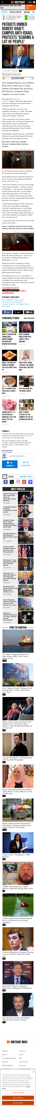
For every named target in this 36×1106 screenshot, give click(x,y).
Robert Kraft (6, 306)
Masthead (5, 1051)
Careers (21, 1054)
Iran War (27, 12)
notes (17, 181)
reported (14, 260)
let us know (28, 436)
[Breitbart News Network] (5, 476)
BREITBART (20, 2)
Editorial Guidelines (7, 1065)
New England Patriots (22, 304)
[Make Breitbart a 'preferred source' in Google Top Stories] (11, 74)
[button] (2, 2)
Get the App (22, 1065)
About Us (4, 1054)
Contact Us (22, 1051)
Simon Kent (7, 71)
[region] (18, 1087)
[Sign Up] (30, 7)
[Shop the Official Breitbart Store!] (26, 476)
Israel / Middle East (8, 300)
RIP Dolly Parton (15, 12)
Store (20, 1058)
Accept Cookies (18, 1103)
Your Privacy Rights (18, 1092)
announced (17, 276)
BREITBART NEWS (19, 1042)
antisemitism (18, 302)
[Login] (30, 2)
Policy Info (5, 1062)
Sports (22, 300)
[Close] (33, 1072)
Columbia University (8, 304)
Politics (17, 300)
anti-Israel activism (8, 302)
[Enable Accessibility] (34, 2)
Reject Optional (18, 1098)
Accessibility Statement (9, 1058)
